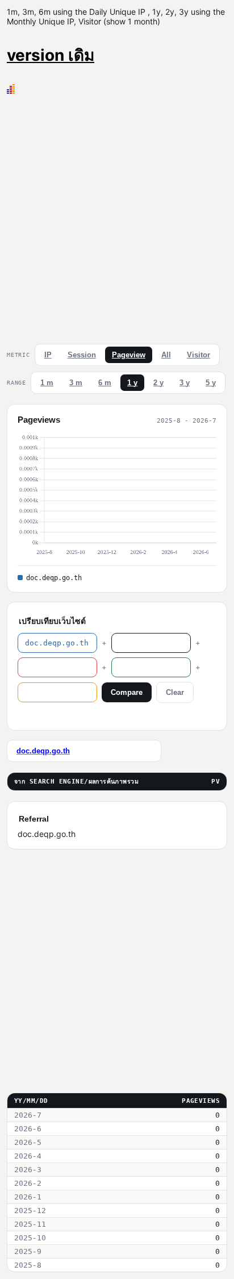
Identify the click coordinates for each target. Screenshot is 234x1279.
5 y (211, 382)
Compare (127, 692)
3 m (75, 382)
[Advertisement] (117, 216)
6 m (104, 382)
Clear (175, 692)
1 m (46, 382)
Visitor (198, 355)
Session (82, 355)
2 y (158, 382)
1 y (132, 382)
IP (48, 355)
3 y (184, 382)
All (166, 355)
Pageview (128, 355)
